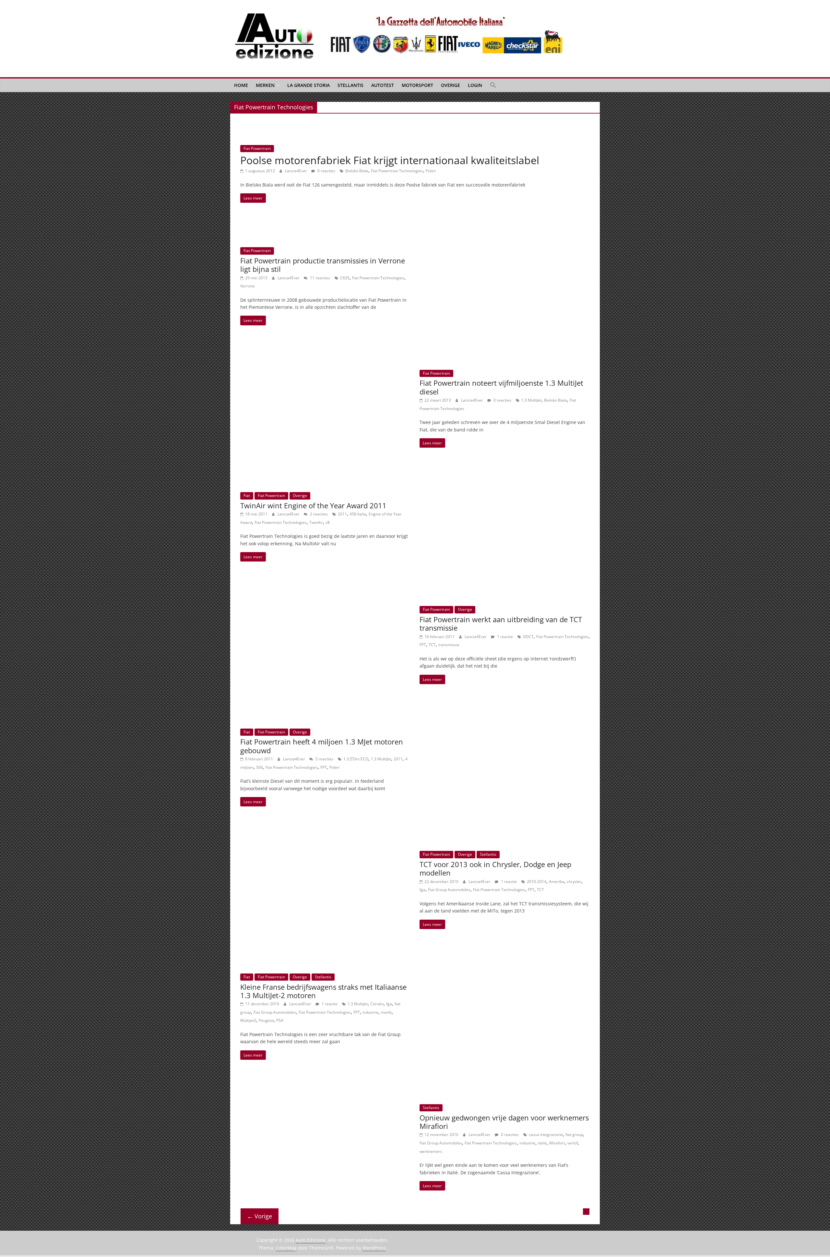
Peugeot (266, 1020)
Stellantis (350, 85)
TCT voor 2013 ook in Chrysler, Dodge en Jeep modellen (495, 868)
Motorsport (417, 85)
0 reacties (325, 171)
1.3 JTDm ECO (355, 759)
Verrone (247, 286)
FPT (423, 644)
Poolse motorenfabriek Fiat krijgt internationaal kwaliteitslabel (389, 160)
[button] (493, 85)
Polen (431, 171)
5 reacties (323, 759)
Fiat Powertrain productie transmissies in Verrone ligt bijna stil (322, 265)
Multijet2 (248, 1020)
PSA (279, 1020)
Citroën (377, 1004)
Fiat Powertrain (257, 148)
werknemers (431, 1151)
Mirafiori (557, 1143)
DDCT (528, 636)
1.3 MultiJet (531, 400)
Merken (265, 85)
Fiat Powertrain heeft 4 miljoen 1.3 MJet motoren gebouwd (321, 746)
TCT (432, 644)
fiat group (574, 1134)
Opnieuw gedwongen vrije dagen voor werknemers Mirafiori (504, 1122)
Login (475, 85)
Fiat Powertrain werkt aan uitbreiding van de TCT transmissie (501, 623)
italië (542, 1143)
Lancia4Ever (296, 171)
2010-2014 (536, 881)
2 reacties (318, 514)
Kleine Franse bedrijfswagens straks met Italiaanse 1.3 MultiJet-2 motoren (323, 991)
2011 (342, 514)
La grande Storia (308, 85)
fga (422, 889)
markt (386, 1012)
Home (241, 85)
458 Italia (358, 514)
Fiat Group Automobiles (449, 889)
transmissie (448, 644)
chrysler (574, 881)
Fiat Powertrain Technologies (397, 171)
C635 (345, 278)
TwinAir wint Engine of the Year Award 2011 (313, 505)
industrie (370, 1012)
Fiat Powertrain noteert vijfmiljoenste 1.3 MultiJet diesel (501, 387)
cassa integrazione (546, 1134)
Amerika (556, 881)
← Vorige (259, 1216)
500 (259, 767)
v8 (328, 522)
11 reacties (319, 278)
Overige (450, 85)
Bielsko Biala (356, 171)
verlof (572, 1143)
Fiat (246, 495)
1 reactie (504, 636)
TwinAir (316, 522)
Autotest (382, 85)
